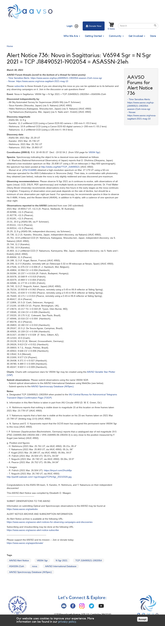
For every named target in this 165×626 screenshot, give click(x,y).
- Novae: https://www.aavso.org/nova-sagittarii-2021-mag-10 (37, 81)
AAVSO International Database (60, 566)
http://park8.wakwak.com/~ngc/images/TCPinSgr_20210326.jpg (39, 477)
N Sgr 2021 (61, 560)
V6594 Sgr (94, 152)
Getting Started (93, 36)
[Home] (31, 11)
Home (10, 46)
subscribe (19, 86)
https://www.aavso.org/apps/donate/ (25, 543)
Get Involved (136, 36)
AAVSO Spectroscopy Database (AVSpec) (52, 386)
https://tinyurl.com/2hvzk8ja (58, 470)
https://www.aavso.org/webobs (22, 509)
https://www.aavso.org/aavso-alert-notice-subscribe (33, 530)
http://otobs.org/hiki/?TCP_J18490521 (60, 167)
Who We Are (70, 36)
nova (34, 566)
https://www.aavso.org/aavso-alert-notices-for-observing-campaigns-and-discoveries (49, 522)
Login (70, 26)
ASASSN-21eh (16, 566)
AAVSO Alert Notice (19, 560)
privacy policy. (67, 621)
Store (153, 36)
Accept (142, 619)
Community (115, 36)
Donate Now (95, 26)
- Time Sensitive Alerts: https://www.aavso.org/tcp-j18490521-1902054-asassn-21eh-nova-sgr (54, 78)
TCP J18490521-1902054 (88, 560)
